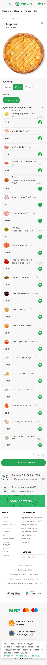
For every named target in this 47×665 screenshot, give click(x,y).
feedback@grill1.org (23, 570)
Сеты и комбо (8, 525)
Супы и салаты (8, 539)
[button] (42, 4)
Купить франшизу (29, 557)
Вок (35, 11)
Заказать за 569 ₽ (25, 462)
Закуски (5, 555)
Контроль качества (29, 525)
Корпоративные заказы (32, 518)
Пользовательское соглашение (23, 574)
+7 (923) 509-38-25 (24, 565)
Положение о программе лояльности (23, 583)
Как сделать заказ (29, 532)
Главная (4, 18)
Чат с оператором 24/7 (31, 521)
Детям (5, 552)
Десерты (6, 548)
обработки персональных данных (21, 656)
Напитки (6, 532)
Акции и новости (29, 528)
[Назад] (3, 26)
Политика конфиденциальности (23, 579)
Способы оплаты (28, 535)
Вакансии (25, 539)
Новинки (7, 11)
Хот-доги (6, 528)
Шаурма (18, 11)
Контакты (25, 542)
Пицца (27, 11)
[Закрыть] (42, 649)
